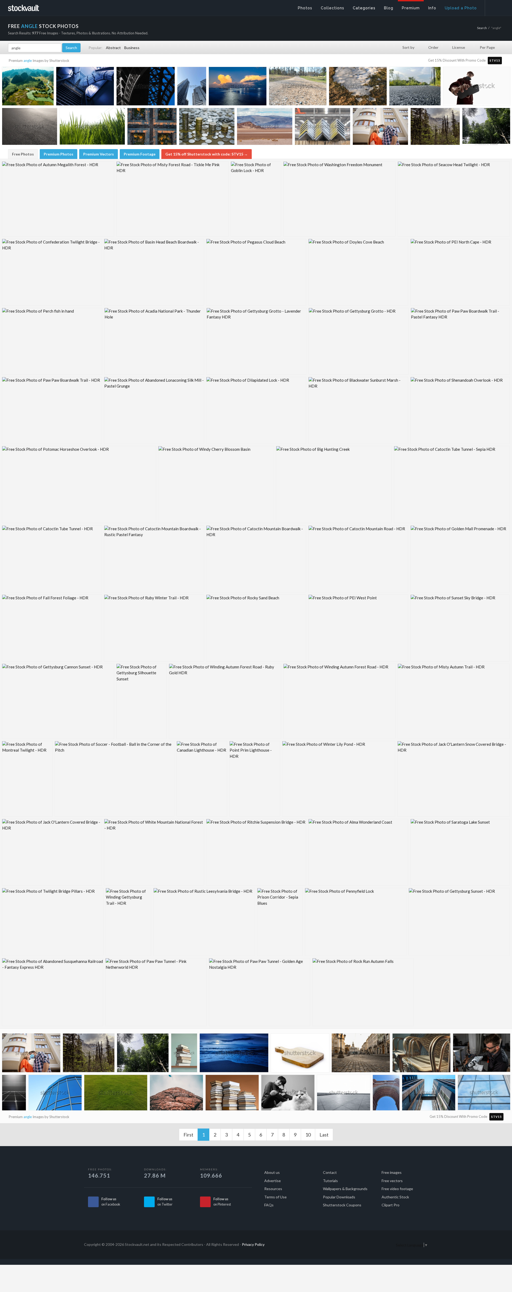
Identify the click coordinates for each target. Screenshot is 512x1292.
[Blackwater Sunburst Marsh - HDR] (358, 410)
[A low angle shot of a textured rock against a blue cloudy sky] (176, 1094)
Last (324, 1135)
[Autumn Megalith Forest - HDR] (58, 199)
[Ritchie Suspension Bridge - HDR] (256, 852)
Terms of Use (275, 1197)
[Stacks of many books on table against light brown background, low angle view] (232, 1094)
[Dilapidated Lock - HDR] (256, 410)
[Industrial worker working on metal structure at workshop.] (481, 1054)
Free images (392, 1172)
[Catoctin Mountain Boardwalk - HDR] (256, 559)
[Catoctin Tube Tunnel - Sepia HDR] (451, 484)
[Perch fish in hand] (52, 341)
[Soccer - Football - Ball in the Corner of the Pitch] (114, 778)
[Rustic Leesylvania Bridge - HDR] (204, 922)
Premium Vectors (98, 154)
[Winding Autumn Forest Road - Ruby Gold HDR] (225, 701)
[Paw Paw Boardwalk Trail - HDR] (52, 410)
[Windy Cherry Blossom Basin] (216, 484)
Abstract (113, 47)
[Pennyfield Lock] (355, 922)
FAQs (269, 1205)
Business (131, 47)
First (188, 1135)
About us (272, 1172)
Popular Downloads (339, 1197)
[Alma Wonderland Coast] (358, 852)
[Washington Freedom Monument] (339, 199)
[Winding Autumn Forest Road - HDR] (339, 701)
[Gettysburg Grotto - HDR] (358, 341)
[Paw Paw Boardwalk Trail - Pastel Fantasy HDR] (460, 341)
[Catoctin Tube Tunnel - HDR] (52, 559)
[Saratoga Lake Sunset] (460, 852)
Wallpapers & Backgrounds (345, 1188)
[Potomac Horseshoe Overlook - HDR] (79, 484)
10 (308, 1135)
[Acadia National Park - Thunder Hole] (154, 341)
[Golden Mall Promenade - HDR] (460, 559)
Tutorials (330, 1180)
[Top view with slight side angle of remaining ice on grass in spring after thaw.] (358, 87)
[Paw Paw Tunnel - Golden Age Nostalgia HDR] (259, 992)
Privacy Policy (253, 1244)
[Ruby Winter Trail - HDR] (154, 628)
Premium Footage (139, 154)
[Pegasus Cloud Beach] (256, 272)
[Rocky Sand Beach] (256, 628)
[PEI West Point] (358, 628)
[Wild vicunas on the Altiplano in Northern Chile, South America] (264, 127)
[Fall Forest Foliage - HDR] (52, 628)
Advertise (272, 1180)
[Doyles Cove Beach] (358, 272)
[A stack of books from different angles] (184, 1054)
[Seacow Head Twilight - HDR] (453, 199)
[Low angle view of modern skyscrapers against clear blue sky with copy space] (191, 87)
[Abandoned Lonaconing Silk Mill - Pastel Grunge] (154, 410)
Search (482, 28)
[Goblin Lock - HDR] (256, 199)
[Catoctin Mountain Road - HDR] (358, 559)
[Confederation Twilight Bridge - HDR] (52, 272)
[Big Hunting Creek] (333, 484)
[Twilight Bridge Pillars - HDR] (52, 922)
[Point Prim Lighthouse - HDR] (255, 778)
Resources (273, 1188)
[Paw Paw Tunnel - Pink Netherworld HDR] (156, 992)
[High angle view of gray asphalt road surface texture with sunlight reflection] (29, 127)
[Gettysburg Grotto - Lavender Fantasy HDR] (256, 341)
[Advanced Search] (495, 7)
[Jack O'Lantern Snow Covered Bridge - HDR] (453, 778)
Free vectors (392, 1180)
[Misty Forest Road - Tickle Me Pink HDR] (172, 199)
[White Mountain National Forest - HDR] (154, 852)
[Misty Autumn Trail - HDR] (453, 701)
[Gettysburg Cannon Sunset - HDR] (58, 701)
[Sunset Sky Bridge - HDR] (460, 628)
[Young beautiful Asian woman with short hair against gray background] (287, 1094)
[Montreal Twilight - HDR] (27, 778)
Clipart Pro (390, 1205)
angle (27, 60)
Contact (330, 1172)
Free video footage (397, 1188)
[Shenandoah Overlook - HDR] (460, 410)
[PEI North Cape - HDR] (460, 272)
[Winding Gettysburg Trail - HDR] (128, 922)
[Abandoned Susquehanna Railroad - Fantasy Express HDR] (52, 992)
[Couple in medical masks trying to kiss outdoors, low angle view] (380, 127)
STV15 (495, 60)
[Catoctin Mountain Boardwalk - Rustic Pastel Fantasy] (154, 559)
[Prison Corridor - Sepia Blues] (279, 922)
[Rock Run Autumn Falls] (363, 992)
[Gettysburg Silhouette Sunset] (141, 701)
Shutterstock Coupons (342, 1205)
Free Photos (23, 154)
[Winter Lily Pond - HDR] (338, 778)
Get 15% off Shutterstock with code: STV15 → (206, 154)
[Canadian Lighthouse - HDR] (202, 778)
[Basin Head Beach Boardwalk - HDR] (154, 272)
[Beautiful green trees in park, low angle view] (486, 127)
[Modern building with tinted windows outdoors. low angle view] (55, 1094)
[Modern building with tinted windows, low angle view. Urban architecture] (484, 1093)
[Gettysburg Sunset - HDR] (459, 922)
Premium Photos (58, 154)
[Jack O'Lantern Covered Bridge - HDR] (52, 852)
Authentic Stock (395, 1197)
